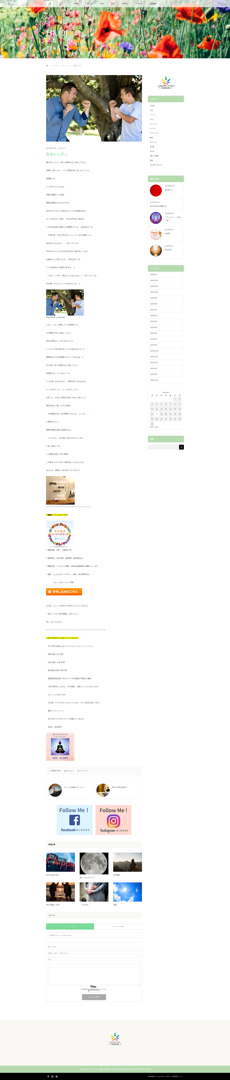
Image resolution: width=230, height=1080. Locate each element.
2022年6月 (153, 315)
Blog (113, 4)
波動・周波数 (154, 156)
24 (152, 419)
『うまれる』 (85, 905)
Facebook (48, 1076)
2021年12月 (154, 351)
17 (152, 414)
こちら (56, 622)
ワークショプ (154, 133)
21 (170, 414)
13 (166, 409)
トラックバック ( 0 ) (118, 926)
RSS (56, 1076)
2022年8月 (153, 304)
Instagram (52, 1076)
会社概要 (153, 4)
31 (152, 424)
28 (170, 419)
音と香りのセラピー (156, 165)
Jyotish (152, 106)
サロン (152, 119)
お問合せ (125, 4)
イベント (153, 115)
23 (179, 414)
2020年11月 (154, 380)
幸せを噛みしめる (53, 905)
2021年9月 (153, 368)
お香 (151, 110)
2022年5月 (153, 321)
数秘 (151, 137)
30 (179, 419)
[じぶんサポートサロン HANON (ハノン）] (115, 1046)
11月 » (156, 427)
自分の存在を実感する (158, 206)
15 (175, 409)
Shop (102, 4)
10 (152, 409)
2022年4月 (153, 327)
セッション (153, 124)
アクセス (139, 4)
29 (175, 419)
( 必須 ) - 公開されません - (58, 953)
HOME (76, 4)
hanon (59, 771)
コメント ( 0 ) (70, 926)
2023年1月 (153, 274)
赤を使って (169, 190)
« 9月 (151, 427)
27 (166, 419)
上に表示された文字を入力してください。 (94, 989)
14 (170, 409)
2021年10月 (154, 362)
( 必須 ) (52, 946)
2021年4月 (153, 374)
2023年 (167, 233)
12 (161, 409)
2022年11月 (154, 286)
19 (161, 414)
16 (179, 409)
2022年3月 (153, 333)
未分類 (152, 147)
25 (156, 419)
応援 (115, 905)
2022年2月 (153, 339)
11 (156, 409)
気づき (152, 151)
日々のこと (62, 148)
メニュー (89, 4)
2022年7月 (153, 310)
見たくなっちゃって (87, 877)
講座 (151, 160)
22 (175, 414)
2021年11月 (154, 357)
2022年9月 (153, 298)
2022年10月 (154, 292)
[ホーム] (47, 63)
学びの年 (168, 250)
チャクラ (153, 128)
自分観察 (116, 875)
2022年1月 (153, 345)
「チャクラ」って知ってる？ (173, 218)
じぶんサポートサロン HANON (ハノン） (170, 1076)
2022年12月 (154, 280)
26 (161, 419)
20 (166, 414)
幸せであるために (53, 875)
